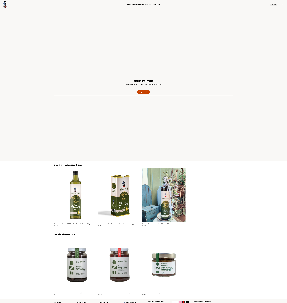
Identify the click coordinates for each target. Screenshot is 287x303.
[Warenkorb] (282, 4)
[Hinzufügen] (95, 220)
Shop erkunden (143, 92)
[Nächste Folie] (231, 197)
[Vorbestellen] (183, 220)
